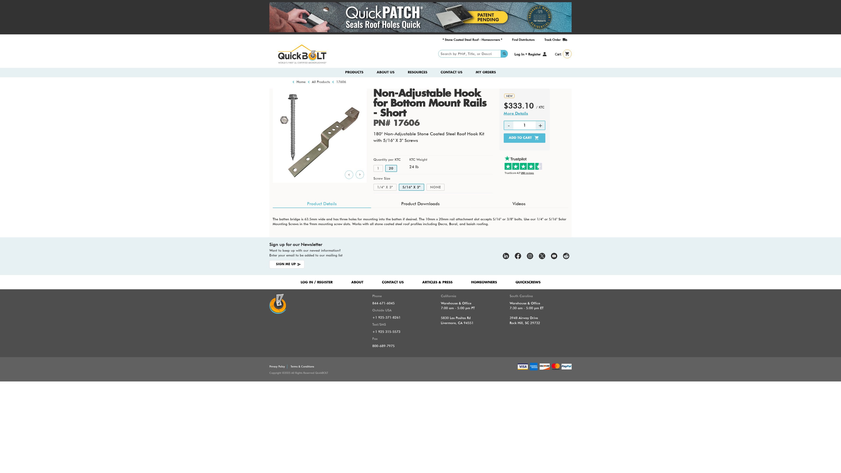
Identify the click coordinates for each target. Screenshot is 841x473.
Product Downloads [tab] (420, 203)
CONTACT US (393, 282)
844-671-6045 (383, 303)
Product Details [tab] (322, 203)
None (435, 187)
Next (360, 174)
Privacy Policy (277, 366)
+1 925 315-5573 (386, 332)
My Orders (486, 72)
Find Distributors (523, 39)
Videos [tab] (519, 203)
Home (301, 82)
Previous (349, 174)
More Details (516, 113)
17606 (341, 82)
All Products (321, 82)
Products (354, 72)
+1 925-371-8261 (386, 317)
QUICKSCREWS (528, 282)
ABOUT (357, 282)
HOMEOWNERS (484, 282)
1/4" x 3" (385, 187)
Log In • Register (527, 54)
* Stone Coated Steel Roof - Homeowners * (472, 39)
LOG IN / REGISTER (317, 282)
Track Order (552, 39)
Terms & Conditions (302, 366)
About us (385, 72)
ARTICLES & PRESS (437, 282)
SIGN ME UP (286, 264)
